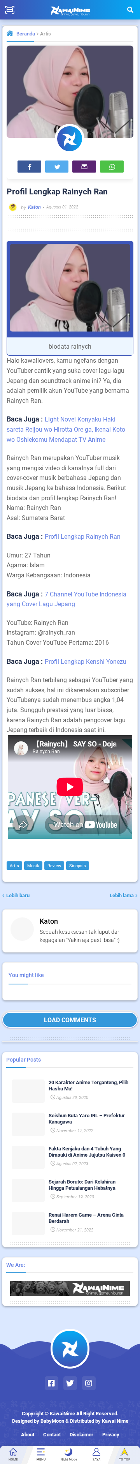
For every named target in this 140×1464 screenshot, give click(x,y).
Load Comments (70, 1020)
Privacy (110, 1435)
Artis (45, 34)
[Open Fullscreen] (9, 9)
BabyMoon (52, 1421)
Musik (33, 865)
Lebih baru (18, 895)
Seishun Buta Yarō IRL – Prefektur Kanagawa (87, 1119)
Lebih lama (122, 895)
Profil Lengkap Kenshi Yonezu (85, 661)
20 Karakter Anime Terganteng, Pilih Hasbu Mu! (88, 1085)
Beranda (25, 34)
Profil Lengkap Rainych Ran (83, 536)
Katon (49, 921)
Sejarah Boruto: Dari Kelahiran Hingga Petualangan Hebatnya (82, 1185)
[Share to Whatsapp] (112, 167)
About (27, 1435)
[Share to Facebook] (29, 167)
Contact (52, 1435)
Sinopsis (77, 865)
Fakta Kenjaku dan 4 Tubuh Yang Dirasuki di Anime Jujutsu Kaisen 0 (87, 1152)
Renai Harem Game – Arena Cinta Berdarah (86, 1218)
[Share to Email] (84, 167)
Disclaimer (81, 1435)
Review (54, 865)
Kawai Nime (115, 1421)
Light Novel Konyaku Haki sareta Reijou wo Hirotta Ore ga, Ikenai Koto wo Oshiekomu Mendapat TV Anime (66, 429)
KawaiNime (62, 1413)
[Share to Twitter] (57, 167)
